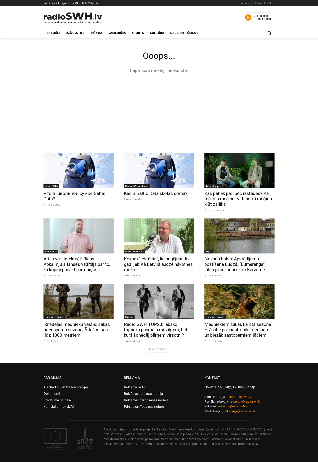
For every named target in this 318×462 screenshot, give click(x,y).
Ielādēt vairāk (157, 349)
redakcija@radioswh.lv (245, 401)
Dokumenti (51, 394)
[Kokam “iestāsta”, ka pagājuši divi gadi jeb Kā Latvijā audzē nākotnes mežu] (159, 235)
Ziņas (209, 251)
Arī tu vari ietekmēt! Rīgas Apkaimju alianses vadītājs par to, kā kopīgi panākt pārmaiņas (76, 264)
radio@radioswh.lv (238, 397)
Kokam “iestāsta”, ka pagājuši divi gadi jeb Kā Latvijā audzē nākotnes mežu (158, 264)
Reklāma (257, 3)
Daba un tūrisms (134, 251)
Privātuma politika (57, 400)
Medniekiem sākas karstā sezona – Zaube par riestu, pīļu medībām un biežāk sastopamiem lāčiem (237, 330)
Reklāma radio (135, 387)
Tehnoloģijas (213, 186)
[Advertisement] (159, 112)
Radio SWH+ (51, 186)
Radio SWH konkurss (136, 186)
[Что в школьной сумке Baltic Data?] (78, 170)
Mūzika (129, 317)
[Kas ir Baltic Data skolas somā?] (159, 170)
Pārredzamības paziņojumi (144, 407)
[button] (269, 33)
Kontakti (268, 3)
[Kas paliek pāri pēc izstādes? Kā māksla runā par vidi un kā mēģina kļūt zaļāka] (239, 170)
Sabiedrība (51, 251)
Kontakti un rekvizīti (58, 407)
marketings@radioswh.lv (238, 411)
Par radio (245, 3)
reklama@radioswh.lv (233, 406)
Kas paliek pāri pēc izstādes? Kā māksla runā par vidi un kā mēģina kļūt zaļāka (238, 199)
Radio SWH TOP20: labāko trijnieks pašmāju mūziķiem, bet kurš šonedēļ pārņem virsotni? (155, 330)
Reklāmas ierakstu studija (143, 394)
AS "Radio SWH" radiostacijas (65, 387)
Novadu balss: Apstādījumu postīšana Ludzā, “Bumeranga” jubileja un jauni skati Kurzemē (234, 264)
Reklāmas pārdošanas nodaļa (146, 400)
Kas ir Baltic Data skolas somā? (155, 193)
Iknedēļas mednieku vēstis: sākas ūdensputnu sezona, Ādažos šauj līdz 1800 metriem (76, 330)
